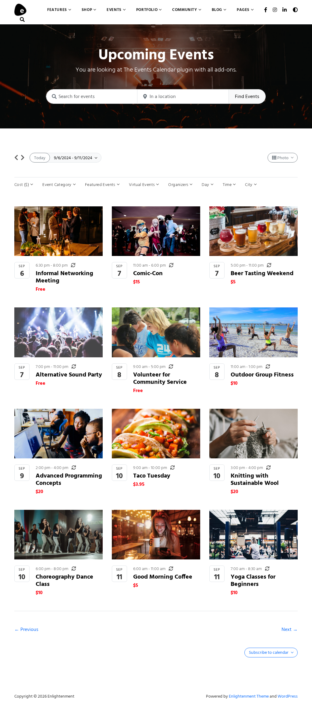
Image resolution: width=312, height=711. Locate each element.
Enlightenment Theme (249, 696)
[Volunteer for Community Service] (156, 332)
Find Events (247, 96)
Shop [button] (87, 9)
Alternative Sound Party (69, 374)
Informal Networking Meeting (64, 277)
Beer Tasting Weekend (262, 273)
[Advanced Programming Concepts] (58, 433)
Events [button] (114, 9)
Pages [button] (243, 9)
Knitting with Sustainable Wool (255, 479)
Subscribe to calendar (269, 652)
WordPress (288, 696)
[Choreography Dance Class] (58, 534)
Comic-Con (148, 273)
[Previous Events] (16, 158)
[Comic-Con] (156, 231)
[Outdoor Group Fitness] (253, 332)
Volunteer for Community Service (160, 378)
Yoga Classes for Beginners (253, 580)
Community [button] (184, 9)
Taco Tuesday (151, 475)
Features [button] (57, 9)
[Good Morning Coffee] (156, 534)
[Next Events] (23, 158)
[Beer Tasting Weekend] (253, 231)
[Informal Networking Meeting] (58, 231)
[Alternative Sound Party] (58, 332)
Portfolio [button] (147, 9)
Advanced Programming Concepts (69, 479)
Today (39, 158)
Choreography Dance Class (64, 580)
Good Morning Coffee (162, 576)
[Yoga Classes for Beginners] (253, 534)
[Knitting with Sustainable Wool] (253, 433)
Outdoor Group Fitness (262, 374)
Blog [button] (217, 9)
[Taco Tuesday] (156, 433)
